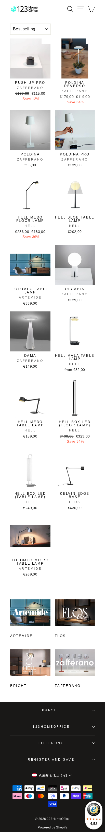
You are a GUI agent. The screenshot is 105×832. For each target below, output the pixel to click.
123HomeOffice (51, 726)
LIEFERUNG (51, 743)
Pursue (51, 710)
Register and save (51, 759)
